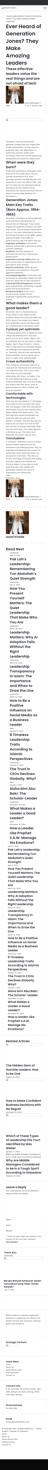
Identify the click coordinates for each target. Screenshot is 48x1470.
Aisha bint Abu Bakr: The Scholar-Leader (23, 793)
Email (8, 1225)
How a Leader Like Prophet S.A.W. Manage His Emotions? (23, 835)
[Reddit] (8, 502)
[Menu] (45, 9)
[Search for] (40, 9)
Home (8, 16)
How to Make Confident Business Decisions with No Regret (23, 1105)
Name (9, 1220)
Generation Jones (13, 478)
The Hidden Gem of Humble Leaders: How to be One (22, 1069)
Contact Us (10, 1375)
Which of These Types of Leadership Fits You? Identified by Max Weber (23, 1142)
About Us (9, 1367)
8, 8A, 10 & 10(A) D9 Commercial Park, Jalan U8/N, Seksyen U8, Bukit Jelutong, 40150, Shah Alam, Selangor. (23, 1392)
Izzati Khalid (29, 103)
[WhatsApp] (1, 1455)
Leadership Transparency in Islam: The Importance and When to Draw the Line (22, 678)
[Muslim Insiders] (9, 8)
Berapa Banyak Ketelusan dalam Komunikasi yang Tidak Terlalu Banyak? (22, 1283)
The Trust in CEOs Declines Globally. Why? (23, 774)
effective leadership (14, 382)
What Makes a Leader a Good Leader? (22, 813)
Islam (12, 728)
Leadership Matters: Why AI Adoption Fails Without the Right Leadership (24, 644)
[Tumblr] (7, 502)
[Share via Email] (9, 502)
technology (10, 156)
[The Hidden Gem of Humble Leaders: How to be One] (24, 1045)
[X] (6, 502)
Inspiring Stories (12, 1373)
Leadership (16, 16)
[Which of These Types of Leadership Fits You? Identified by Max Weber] (24, 1115)
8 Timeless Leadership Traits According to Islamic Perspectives (21, 746)
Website (9, 1231)
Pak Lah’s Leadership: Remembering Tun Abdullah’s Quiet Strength (23, 569)
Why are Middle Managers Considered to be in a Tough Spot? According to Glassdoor (24, 1166)
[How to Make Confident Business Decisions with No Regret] (24, 1080)
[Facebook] (0, 1455)
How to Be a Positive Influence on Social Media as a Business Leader (23, 712)
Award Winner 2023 (14, 1370)
